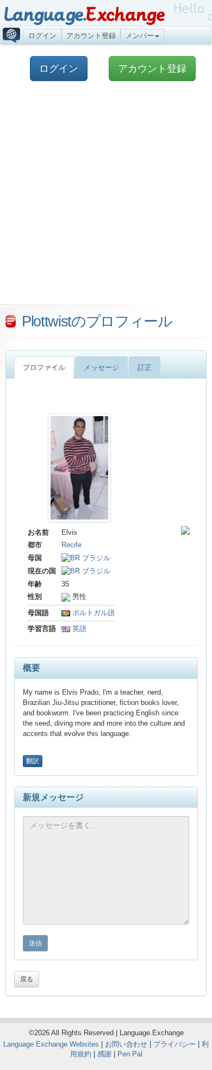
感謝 (104, 1054)
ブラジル (95, 558)
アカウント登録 (91, 36)
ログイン (42, 36)
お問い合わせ (126, 1044)
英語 (78, 628)
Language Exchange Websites (51, 1044)
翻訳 (32, 761)
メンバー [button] (140, 36)
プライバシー (174, 1044)
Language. (84, 15)
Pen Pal (129, 1054)
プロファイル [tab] (44, 367)
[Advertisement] (106, 198)
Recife (71, 545)
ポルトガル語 (92, 613)
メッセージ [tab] (101, 367)
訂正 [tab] (145, 367)
